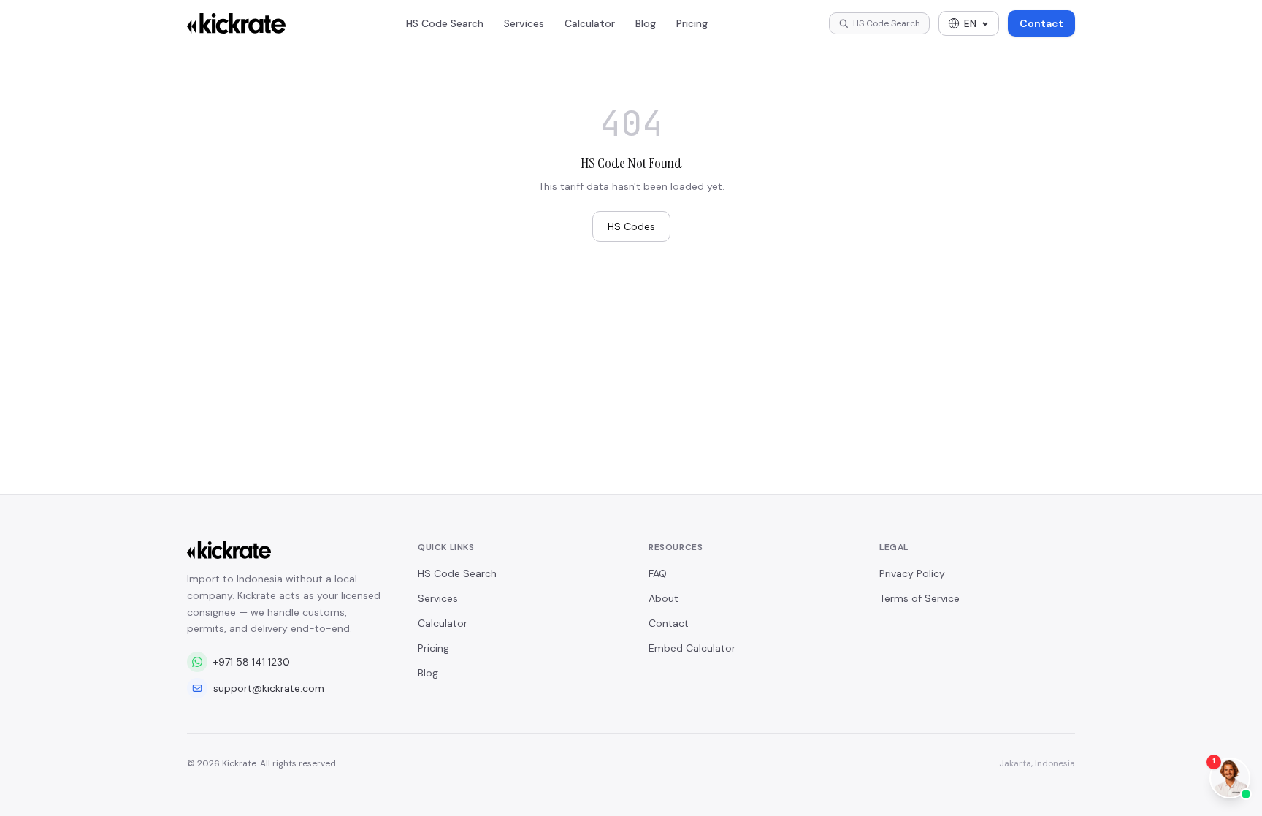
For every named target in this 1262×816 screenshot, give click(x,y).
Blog (645, 23)
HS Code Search (444, 23)
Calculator (590, 23)
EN (970, 23)
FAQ (658, 573)
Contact (1041, 23)
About (663, 598)
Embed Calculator (692, 648)
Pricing (692, 23)
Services (524, 23)
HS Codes (631, 226)
